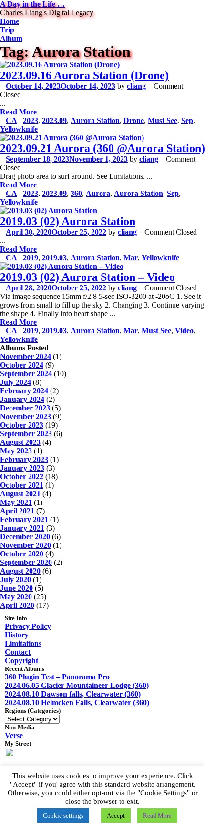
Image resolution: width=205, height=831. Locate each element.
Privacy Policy (28, 626)
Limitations (23, 643)
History (17, 635)
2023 (30, 120)
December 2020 (25, 537)
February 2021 (24, 519)
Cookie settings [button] (63, 815)
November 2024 (25, 356)
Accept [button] (116, 815)
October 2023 (21, 425)
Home (9, 21)
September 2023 (26, 434)
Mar (130, 258)
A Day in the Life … (32, 4)
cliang (136, 86)
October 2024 (21, 365)
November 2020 (25, 545)
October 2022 (21, 476)
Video (184, 331)
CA (11, 120)
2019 (30, 258)
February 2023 (24, 459)
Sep (187, 120)
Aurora (98, 193)
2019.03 (54, 258)
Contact (18, 652)
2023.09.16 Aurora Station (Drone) (84, 75)
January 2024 (22, 399)
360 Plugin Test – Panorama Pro (57, 677)
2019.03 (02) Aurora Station (67, 221)
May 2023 (16, 451)
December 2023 (25, 408)
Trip (7, 30)
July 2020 (15, 579)
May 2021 (16, 502)
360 (76, 193)
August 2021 (20, 494)
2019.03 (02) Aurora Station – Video (87, 277)
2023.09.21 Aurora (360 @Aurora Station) (102, 148)
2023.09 (54, 120)
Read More (18, 112)
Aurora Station (95, 120)
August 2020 (20, 571)
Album (11, 38)
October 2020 (21, 554)
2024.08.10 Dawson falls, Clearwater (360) (73, 694)
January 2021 (22, 528)
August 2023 (20, 442)
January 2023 (22, 468)
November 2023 (25, 416)
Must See (162, 120)
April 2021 (17, 511)
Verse (14, 735)
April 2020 (17, 605)
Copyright (21, 661)
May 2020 (16, 597)
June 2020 (16, 588)
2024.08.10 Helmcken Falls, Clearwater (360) (77, 702)
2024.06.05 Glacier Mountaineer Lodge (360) (77, 685)
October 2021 (21, 485)
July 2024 (15, 382)
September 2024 (26, 373)
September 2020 (26, 562)
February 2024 (24, 391)
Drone (133, 120)
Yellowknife (19, 129)
